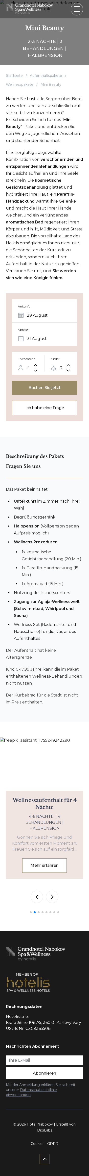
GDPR (52, 1143)
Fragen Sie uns (23, 466)
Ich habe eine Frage (44, 407)
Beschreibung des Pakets (35, 456)
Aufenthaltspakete (46, 75)
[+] (35, 365)
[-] (35, 370)
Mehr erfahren (44, 865)
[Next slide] (52, 897)
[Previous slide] (37, 897)
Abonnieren (44, 1073)
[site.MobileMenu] (77, 9)
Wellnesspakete (19, 84)
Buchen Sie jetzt (44, 387)
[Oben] (44, 1159)
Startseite (14, 75)
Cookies (37, 1143)
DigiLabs (44, 1130)
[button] (31, 912)
